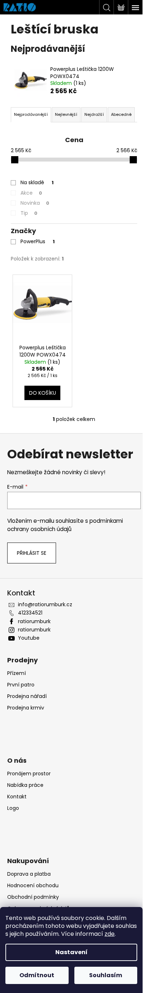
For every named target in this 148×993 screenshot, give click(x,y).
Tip (28, 213)
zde (110, 934)
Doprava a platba (29, 874)
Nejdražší (94, 114)
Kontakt (17, 796)
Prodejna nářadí (27, 696)
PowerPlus (37, 241)
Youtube (29, 637)
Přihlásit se (31, 553)
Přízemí (16, 673)
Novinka (34, 203)
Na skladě (37, 182)
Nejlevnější (66, 114)
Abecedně (121, 114)
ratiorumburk (34, 621)
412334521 (30, 612)
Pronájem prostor (29, 773)
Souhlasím (105, 975)
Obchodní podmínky (33, 897)
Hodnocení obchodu (33, 885)
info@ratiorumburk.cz (45, 604)
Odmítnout (36, 975)
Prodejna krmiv (25, 707)
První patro (20, 684)
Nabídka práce (25, 785)
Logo (13, 808)
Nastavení (71, 952)
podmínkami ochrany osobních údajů (65, 524)
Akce (31, 192)
